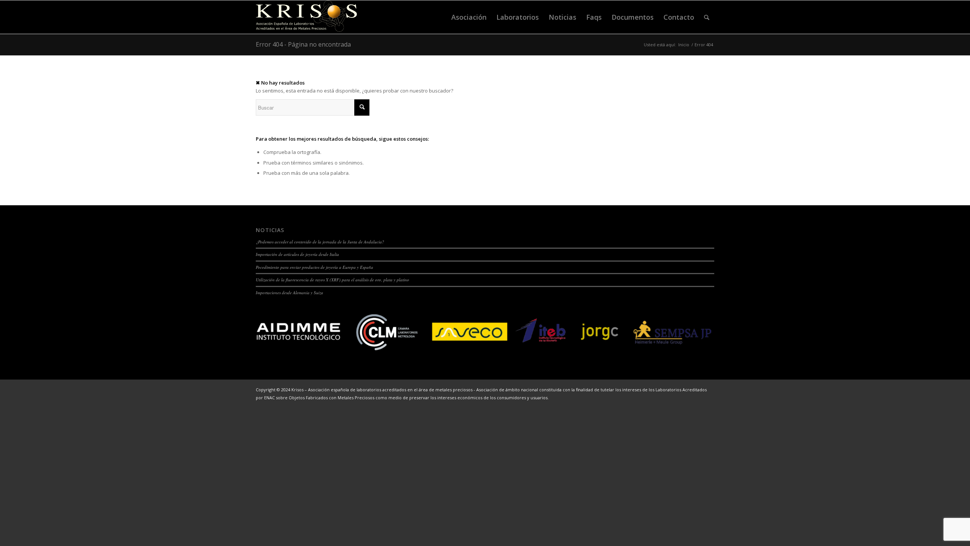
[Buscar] (706, 17)
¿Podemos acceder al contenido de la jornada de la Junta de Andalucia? (320, 242)
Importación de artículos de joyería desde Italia (297, 254)
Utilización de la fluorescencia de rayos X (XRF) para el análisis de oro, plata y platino (332, 279)
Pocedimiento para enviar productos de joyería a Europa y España (314, 267)
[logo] (306, 17)
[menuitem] (468, 17)
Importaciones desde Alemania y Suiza (289, 292)
